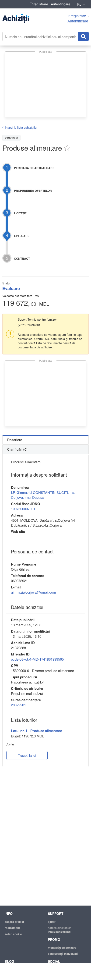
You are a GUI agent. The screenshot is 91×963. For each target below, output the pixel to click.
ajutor (52, 922)
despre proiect (14, 922)
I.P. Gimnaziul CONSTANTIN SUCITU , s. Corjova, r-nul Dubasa (43, 495)
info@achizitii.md (59, 932)
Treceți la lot (27, 755)
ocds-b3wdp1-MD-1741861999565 (37, 659)
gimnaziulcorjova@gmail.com (33, 592)
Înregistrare (39, 4)
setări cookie (13, 934)
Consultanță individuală (63, 954)
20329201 (18, 704)
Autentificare (60, 4)
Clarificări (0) (17, 449)
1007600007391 (23, 508)
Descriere (14, 439)
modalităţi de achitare (62, 947)
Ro (79, 4)
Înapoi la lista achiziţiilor (21, 127)
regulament (12, 928)
